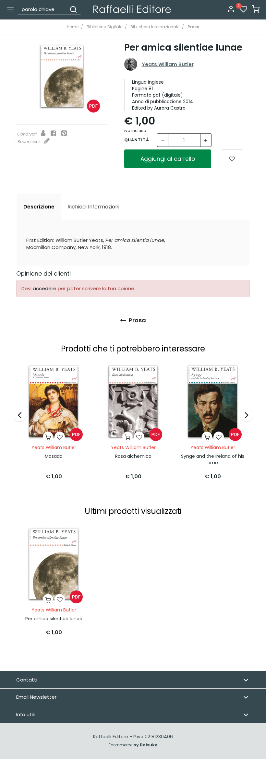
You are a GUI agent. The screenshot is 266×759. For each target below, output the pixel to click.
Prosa (136, 320)
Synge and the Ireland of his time (212, 459)
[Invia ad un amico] (43, 133)
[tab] (39, 207)
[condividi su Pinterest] (64, 133)
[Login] (231, 9)
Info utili (25, 714)
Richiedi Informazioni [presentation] (93, 206)
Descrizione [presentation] (38, 206)
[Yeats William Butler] (130, 64)
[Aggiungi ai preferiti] (232, 158)
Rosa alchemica (133, 456)
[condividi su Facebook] (53, 133)
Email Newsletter (36, 697)
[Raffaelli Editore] (132, 9)
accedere (44, 288)
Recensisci (29, 141)
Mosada (54, 456)
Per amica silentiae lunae (53, 618)
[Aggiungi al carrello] (48, 437)
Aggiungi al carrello (167, 159)
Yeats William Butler (168, 64)
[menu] (10, 9)
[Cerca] (73, 9)
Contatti (26, 679)
